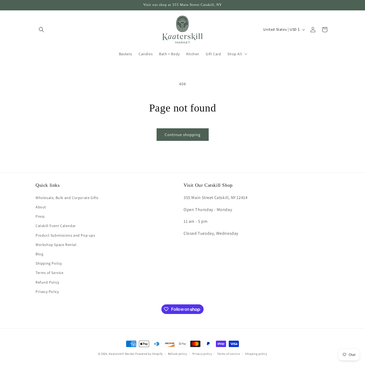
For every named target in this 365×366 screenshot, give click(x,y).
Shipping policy (256, 354)
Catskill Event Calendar (56, 225)
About (41, 207)
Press (40, 216)
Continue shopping (183, 134)
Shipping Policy (49, 263)
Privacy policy (202, 354)
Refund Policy (47, 282)
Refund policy (177, 354)
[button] (41, 29)
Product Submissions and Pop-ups (65, 235)
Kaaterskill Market (122, 354)
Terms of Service (50, 272)
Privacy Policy (47, 291)
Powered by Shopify (149, 354)
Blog (39, 254)
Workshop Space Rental (56, 244)
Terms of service (228, 354)
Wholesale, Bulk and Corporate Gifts (67, 197)
